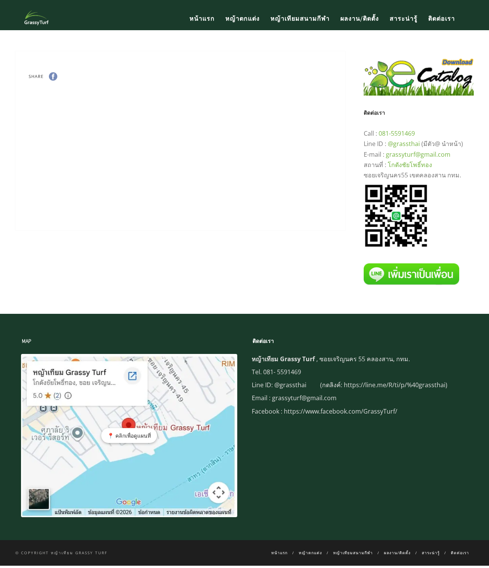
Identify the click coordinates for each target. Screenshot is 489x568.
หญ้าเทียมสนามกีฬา (300, 19)
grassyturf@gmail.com (418, 154)
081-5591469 (397, 133)
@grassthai (404, 144)
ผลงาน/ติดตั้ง (359, 19)
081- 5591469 (282, 372)
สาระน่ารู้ (404, 19)
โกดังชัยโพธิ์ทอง (410, 165)
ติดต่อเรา (441, 19)
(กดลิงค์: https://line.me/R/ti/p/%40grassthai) (383, 385)
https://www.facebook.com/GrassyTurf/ (340, 411)
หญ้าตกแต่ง (242, 19)
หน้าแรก (202, 19)
